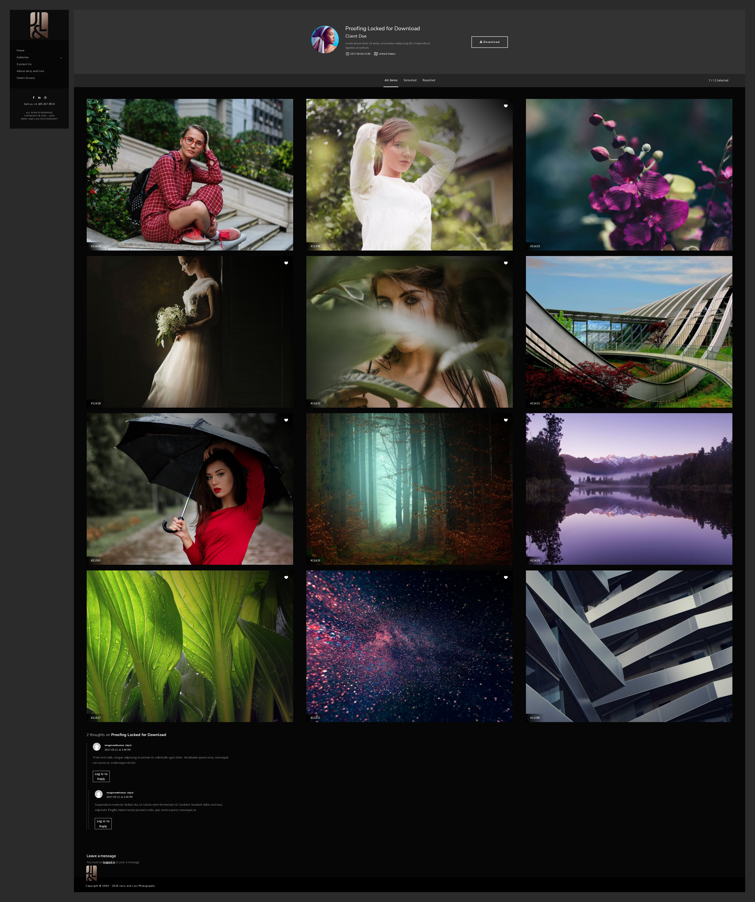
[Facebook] (33, 97)
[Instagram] (45, 97)
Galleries (23, 57)
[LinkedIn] (39, 97)
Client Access (26, 78)
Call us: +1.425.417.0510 (39, 104)
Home (20, 50)
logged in (109, 862)
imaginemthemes (114, 745)
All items (391, 80)
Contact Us (24, 64)
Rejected (429, 80)
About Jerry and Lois (30, 71)
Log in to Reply (101, 776)
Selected (410, 80)
